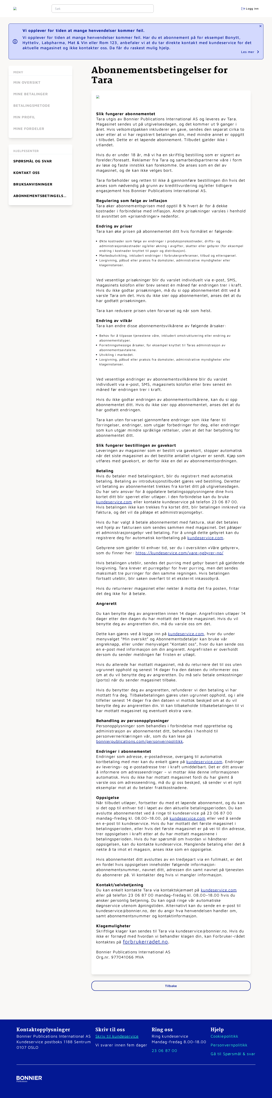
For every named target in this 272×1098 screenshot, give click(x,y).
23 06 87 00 (164, 1050)
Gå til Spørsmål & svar (233, 1053)
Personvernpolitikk (229, 1045)
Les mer (248, 52)
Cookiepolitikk (224, 1036)
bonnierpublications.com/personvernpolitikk (139, 741)
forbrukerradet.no (145, 941)
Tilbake (171, 986)
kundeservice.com (114, 501)
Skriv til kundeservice (117, 1036)
